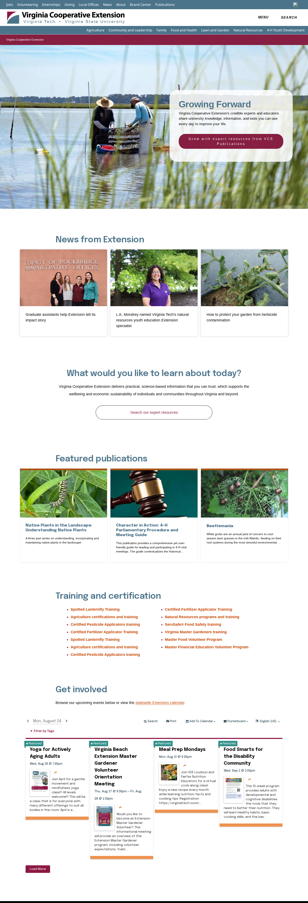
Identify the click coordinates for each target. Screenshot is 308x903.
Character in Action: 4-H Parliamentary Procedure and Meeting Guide (147, 530)
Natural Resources (248, 30)
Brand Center (140, 4)
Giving (70, 4)
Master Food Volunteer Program (193, 639)
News (107, 4)
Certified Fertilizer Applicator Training (104, 632)
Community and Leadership (130, 30)
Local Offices (89, 4)
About (121, 4)
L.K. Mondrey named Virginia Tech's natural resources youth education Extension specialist (152, 320)
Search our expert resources (154, 412)
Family (162, 30)
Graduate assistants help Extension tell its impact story (61, 317)
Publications (165, 4)
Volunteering (27, 4)
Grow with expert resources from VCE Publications (231, 141)
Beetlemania (220, 526)
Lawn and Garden (215, 30)
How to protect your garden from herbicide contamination (242, 317)
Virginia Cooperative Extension (25, 39)
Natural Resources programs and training (202, 617)
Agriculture (95, 30)
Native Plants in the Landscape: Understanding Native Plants (63, 527)
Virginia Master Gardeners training (196, 632)
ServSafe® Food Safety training (193, 624)
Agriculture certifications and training (104, 617)
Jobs (9, 4)
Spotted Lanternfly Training (95, 609)
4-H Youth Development (286, 30)
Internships (51, 4)
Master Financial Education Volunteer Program (206, 647)
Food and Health (184, 30)
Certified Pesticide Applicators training (105, 624)
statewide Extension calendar (159, 703)
